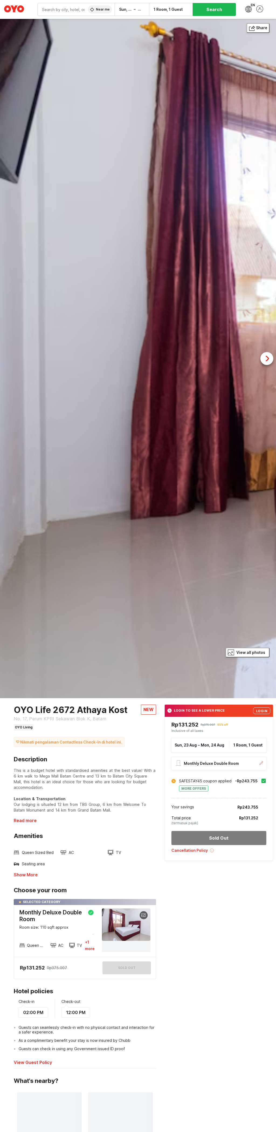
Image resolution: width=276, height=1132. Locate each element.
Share (261, 27)
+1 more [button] (90, 945)
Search (214, 9)
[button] (218, 852)
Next (266, 358)
